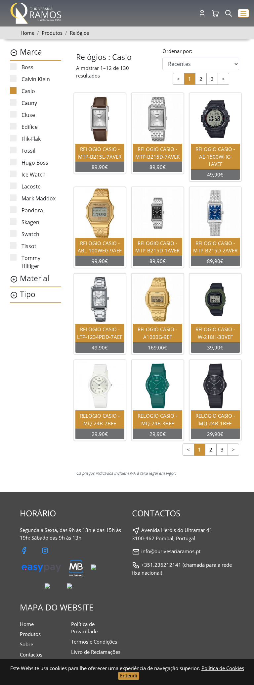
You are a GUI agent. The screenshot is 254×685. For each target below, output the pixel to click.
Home (27, 32)
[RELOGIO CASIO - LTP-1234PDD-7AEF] (100, 298)
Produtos (30, 634)
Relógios (79, 32)
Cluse (28, 115)
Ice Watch (33, 174)
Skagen (30, 222)
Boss (27, 67)
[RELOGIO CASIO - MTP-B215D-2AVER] (215, 212)
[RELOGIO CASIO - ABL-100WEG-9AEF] (100, 212)
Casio (28, 91)
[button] (243, 13)
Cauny (29, 103)
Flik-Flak (31, 138)
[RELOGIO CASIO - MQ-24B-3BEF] (157, 385)
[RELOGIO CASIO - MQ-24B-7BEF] (100, 385)
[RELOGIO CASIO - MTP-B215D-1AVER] (157, 212)
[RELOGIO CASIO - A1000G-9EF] (157, 298)
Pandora (32, 210)
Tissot (28, 246)
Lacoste (31, 186)
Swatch (30, 234)
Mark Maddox (38, 198)
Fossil (28, 150)
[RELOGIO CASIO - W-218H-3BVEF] (215, 298)
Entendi (128, 675)
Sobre (26, 644)
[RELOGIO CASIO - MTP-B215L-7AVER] (100, 118)
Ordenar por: (177, 51)
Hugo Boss (34, 162)
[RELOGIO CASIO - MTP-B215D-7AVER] (157, 118)
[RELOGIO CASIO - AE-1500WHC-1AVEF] (215, 118)
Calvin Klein (35, 79)
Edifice (29, 127)
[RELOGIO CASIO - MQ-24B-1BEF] (215, 385)
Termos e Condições (94, 641)
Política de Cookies (222, 668)
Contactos (31, 654)
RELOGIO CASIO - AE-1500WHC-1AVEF (215, 157)
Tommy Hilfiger (30, 262)
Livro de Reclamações (95, 652)
